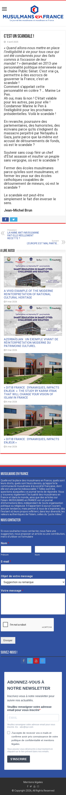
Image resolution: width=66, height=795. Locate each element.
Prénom (5, 554)
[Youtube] (36, 661)
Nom (5, 543)
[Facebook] (23, 661)
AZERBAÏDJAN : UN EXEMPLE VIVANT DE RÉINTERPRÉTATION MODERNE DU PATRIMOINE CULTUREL (31, 343)
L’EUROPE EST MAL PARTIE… (43, 242)
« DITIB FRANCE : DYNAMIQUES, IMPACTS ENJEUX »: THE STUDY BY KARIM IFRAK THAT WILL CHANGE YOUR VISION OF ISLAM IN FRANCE (31, 392)
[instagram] (42, 661)
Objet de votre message (17, 576)
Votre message (12, 590)
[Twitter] (30, 661)
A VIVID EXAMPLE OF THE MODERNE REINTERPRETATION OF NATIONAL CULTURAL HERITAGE (28, 294)
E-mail (6, 561)
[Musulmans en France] (33, 12)
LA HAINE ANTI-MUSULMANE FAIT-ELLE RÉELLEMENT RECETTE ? (23, 234)
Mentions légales (33, 782)
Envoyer (8, 640)
